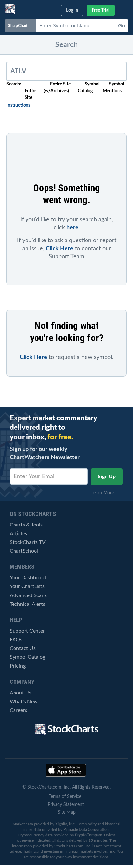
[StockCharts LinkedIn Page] (100, 747)
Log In (72, 10)
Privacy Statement (66, 804)
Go (121, 25)
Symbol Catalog (27, 657)
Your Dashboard (28, 577)
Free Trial (100, 10)
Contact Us (23, 648)
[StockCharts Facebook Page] (78, 747)
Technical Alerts (27, 604)
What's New (24, 701)
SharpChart (18, 26)
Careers (18, 710)
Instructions (18, 105)
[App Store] (66, 770)
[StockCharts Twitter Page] (55, 747)
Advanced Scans (28, 595)
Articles (18, 533)
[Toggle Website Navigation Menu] (123, 9)
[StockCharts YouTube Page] (33, 747)
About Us (20, 692)
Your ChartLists (27, 586)
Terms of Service (65, 796)
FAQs (16, 639)
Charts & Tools (26, 524)
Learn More (104, 493)
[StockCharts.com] (10, 9)
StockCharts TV (28, 542)
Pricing (18, 666)
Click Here (59, 248)
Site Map (67, 812)
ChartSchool (24, 551)
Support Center (27, 631)
